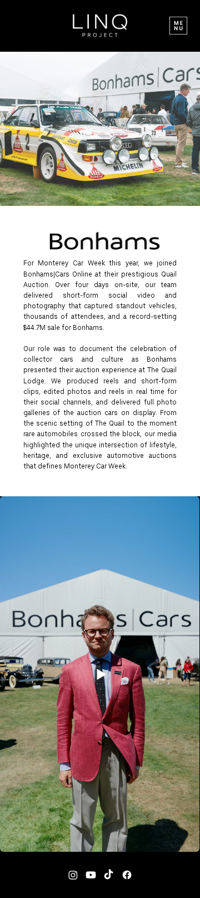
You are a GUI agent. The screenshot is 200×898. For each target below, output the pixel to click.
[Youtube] (91, 875)
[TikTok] (108, 875)
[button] (178, 25)
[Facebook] (127, 875)
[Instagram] (73, 875)
